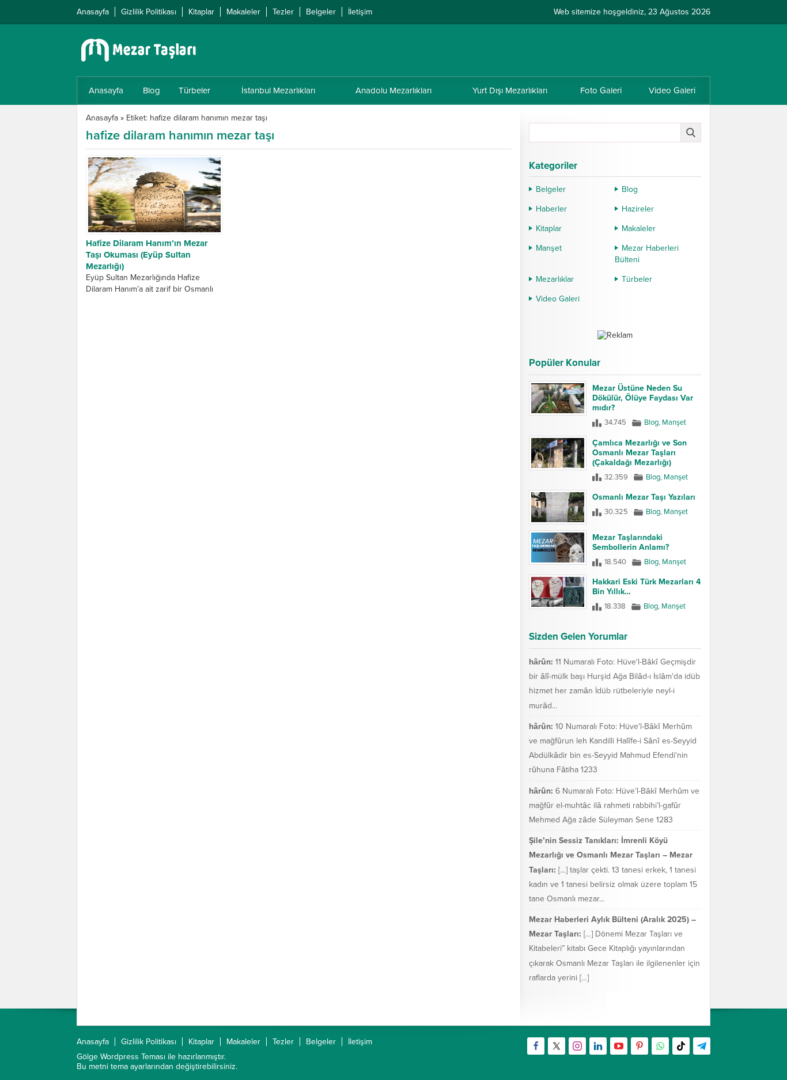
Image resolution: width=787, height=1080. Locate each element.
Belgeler (551, 189)
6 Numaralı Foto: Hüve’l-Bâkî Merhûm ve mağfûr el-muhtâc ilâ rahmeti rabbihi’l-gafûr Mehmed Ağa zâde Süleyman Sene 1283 (614, 805)
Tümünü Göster (676, 1011)
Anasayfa (102, 118)
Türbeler (637, 279)
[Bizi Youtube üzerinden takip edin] (618, 1046)
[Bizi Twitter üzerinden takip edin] (556, 1046)
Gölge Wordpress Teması (121, 1057)
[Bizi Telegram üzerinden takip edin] (701, 1046)
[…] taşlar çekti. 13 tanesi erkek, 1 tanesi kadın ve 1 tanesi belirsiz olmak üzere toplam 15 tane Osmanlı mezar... (613, 884)
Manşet (549, 248)
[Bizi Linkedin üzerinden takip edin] (598, 1046)
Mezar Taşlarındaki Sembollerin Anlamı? (630, 542)
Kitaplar (549, 228)
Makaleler (639, 228)
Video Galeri (558, 299)
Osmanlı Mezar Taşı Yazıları (643, 497)
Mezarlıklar (555, 279)
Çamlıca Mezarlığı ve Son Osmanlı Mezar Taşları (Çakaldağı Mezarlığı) (639, 452)
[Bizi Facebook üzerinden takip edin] (535, 1046)
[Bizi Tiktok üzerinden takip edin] (681, 1046)
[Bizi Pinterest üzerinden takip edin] (639, 1046)
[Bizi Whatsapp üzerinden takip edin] (660, 1046)
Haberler (551, 209)
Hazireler (638, 209)
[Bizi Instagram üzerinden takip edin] (577, 1046)
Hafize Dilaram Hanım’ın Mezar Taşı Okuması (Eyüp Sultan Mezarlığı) (146, 254)
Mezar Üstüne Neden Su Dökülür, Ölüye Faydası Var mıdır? (642, 398)
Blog (630, 189)
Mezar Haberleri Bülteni (647, 254)
